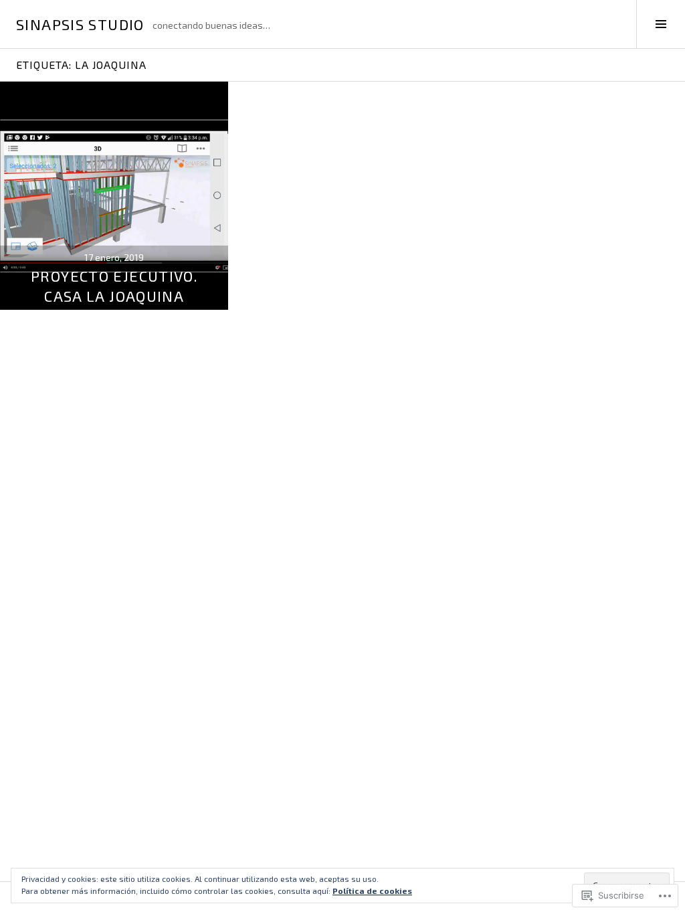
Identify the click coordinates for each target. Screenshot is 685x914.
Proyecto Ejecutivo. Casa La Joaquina (114, 285)
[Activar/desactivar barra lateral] (660, 24)
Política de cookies (372, 890)
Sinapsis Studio (80, 24)
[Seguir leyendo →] (114, 196)
